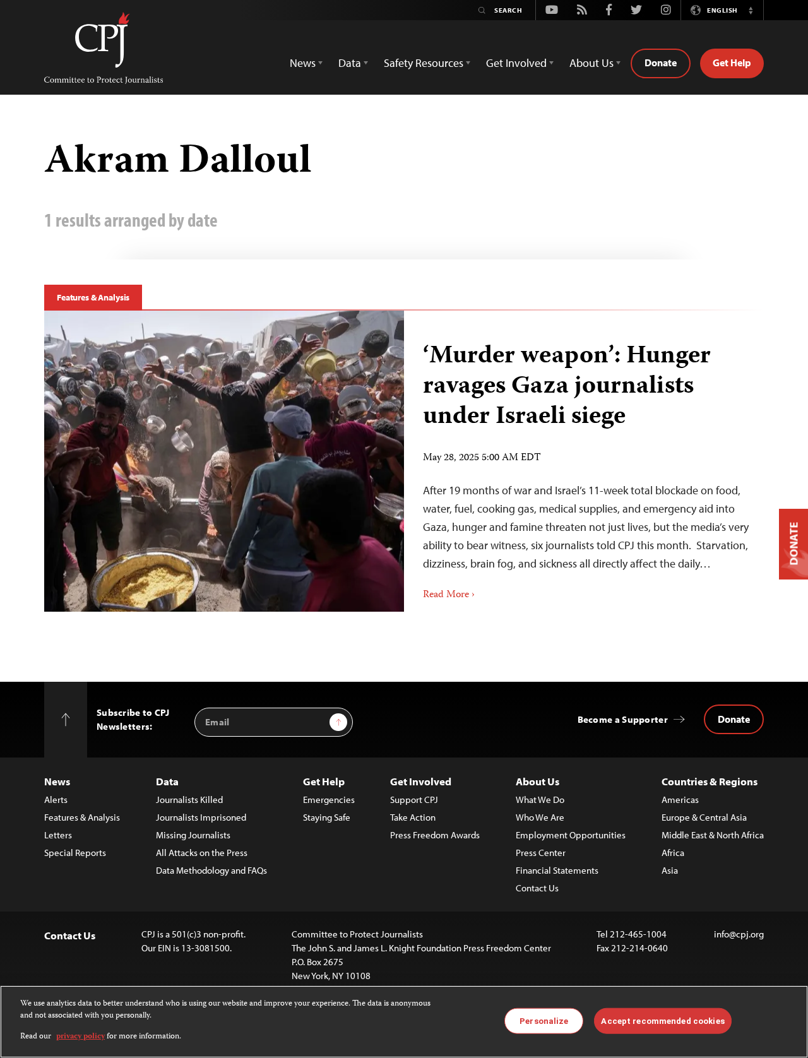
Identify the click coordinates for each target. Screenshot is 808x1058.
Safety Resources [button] (423, 63)
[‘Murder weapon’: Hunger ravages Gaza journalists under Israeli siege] (584, 461)
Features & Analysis (93, 297)
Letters (58, 835)
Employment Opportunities (571, 835)
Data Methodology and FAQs (211, 870)
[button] (750, 10)
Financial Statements (557, 870)
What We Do (540, 799)
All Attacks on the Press (201, 853)
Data (167, 781)
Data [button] (349, 63)
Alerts (56, 799)
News (57, 781)
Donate (661, 62)
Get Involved (420, 781)
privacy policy (80, 1036)
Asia (670, 870)
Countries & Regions (710, 781)
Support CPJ (414, 799)
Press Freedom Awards (435, 835)
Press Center (541, 853)
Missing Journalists (193, 835)
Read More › (449, 595)
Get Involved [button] (516, 63)
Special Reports (75, 853)
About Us (537, 781)
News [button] (303, 63)
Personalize (544, 1020)
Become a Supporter (623, 719)
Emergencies (329, 799)
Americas (680, 799)
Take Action (413, 817)
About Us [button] (591, 63)
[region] (404, 1021)
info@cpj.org (739, 934)
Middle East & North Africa (713, 835)
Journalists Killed (189, 799)
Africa (673, 853)
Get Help (732, 62)
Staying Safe (326, 817)
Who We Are (540, 817)
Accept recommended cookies (662, 1020)
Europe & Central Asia (704, 817)
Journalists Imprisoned (201, 817)
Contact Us (537, 888)
